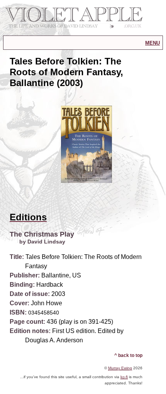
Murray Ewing (120, 368)
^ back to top (128, 355)
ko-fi (124, 377)
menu (152, 42)
